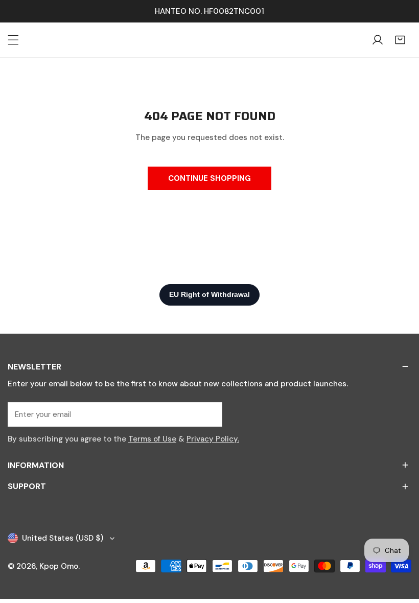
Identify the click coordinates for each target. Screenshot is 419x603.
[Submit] (209, 414)
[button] (400, 40)
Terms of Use (152, 439)
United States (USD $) (62, 538)
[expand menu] (13, 40)
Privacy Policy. (213, 439)
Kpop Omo (58, 566)
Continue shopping (209, 178)
